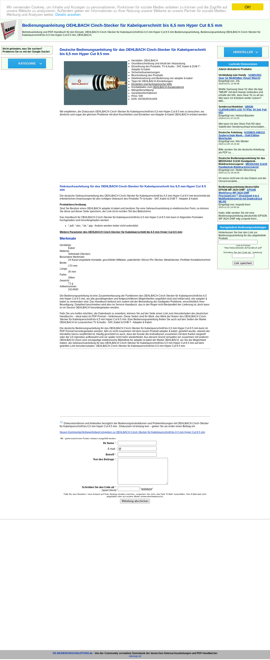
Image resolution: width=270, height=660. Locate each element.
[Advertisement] (135, 148)
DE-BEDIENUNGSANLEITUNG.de (73, 653)
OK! (248, 6)
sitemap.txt (135, 656)
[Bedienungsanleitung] (9, 39)
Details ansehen (68, 14)
